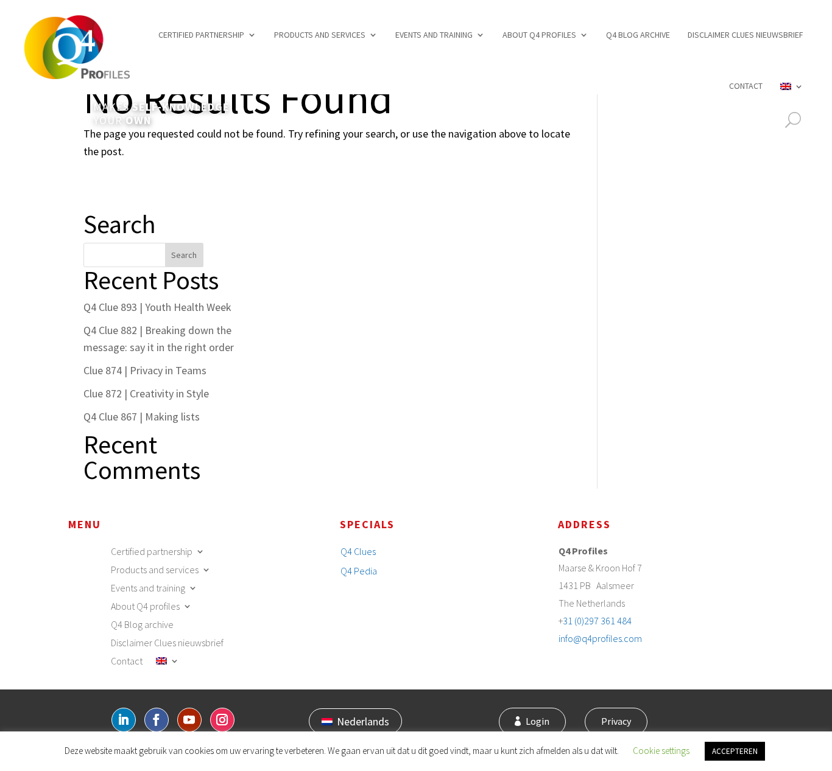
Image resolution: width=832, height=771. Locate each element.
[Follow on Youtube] (189, 720)
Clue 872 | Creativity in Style (146, 393)
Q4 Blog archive (638, 34)
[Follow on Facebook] (156, 720)
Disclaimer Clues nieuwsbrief (745, 34)
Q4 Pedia (358, 571)
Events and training (434, 34)
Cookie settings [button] (661, 750)
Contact (746, 85)
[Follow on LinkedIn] (123, 720)
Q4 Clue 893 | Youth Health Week (157, 307)
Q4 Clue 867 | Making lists (141, 417)
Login (537, 721)
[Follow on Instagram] (222, 720)
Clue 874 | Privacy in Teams (144, 370)
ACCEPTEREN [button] (735, 751)
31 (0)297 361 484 (597, 621)
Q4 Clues (358, 551)
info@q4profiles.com (600, 638)
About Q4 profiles (539, 34)
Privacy (616, 721)
